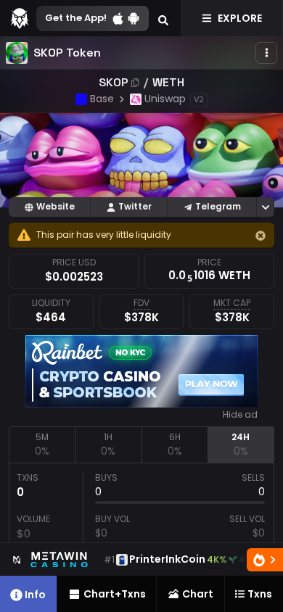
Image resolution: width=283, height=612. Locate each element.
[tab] (42, 444)
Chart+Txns (114, 594)
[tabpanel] (141, 530)
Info (35, 594)
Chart (197, 594)
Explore (240, 18)
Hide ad (240, 415)
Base (102, 98)
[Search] (163, 18)
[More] (266, 53)
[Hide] (260, 236)
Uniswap (165, 98)
